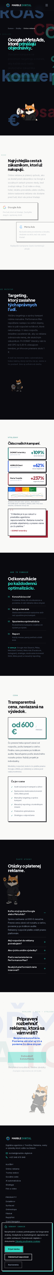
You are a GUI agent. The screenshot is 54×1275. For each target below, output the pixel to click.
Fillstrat (9, 1213)
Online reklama (12, 1169)
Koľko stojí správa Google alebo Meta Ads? (21, 912)
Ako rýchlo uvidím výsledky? (22, 950)
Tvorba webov (12, 1173)
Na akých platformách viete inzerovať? (22, 968)
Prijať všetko (14, 1249)
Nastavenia (13, 1265)
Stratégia (10, 1185)
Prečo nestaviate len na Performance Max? (20, 958)
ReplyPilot (10, 1217)
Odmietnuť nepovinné (18, 1257)
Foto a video (11, 1188)
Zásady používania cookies (27, 1241)
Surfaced (10, 1205)
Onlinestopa (11, 1209)
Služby (18, 28)
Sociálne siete (12, 1177)
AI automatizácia (13, 1181)
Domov (11, 28)
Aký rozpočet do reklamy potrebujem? (21, 942)
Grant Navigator (13, 1221)
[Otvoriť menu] (46, 5)
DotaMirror (10, 1201)
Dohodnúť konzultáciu (23, 78)
